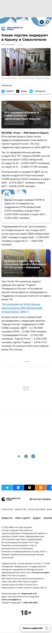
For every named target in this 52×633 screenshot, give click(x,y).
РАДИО (37, 518)
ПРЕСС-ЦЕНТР (22, 518)
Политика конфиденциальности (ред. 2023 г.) (24, 551)
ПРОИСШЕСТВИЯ (36, 509)
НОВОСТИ (6, 518)
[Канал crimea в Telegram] (6, 487)
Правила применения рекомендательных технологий (22, 556)
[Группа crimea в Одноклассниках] (40, 487)
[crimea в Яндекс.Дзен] (29, 487)
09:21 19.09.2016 (7, 44)
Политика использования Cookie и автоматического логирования (19, 547)
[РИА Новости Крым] (12, 28)
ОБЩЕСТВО (20, 509)
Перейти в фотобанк (43, 78)
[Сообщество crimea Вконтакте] (18, 487)
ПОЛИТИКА (7, 509)
